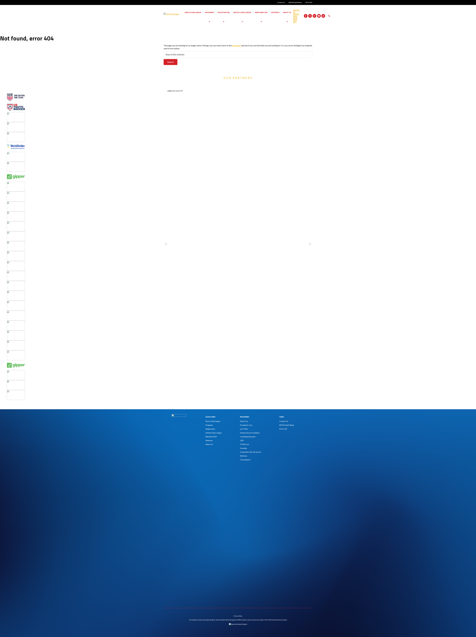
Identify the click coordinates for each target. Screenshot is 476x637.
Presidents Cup (246, 425)
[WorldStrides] (16, 143)
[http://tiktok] (323, 16)
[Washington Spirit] (16, 133)
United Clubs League (242, 12)
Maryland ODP (261, 12)
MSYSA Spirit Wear (295, 2)
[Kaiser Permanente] (16, 193)
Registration (224, 12)
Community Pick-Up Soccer (250, 452)
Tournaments (245, 460)
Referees (275, 12)
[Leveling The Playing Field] (16, 213)
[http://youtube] (319, 16)
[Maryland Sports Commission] (16, 223)
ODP (242, 440)
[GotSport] (16, 183)
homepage (236, 45)
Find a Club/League (193, 12)
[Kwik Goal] (16, 203)
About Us (287, 12)
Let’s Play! (244, 429)
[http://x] (310, 16)
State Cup (244, 421)
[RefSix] (16, 262)
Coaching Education (247, 437)
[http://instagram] (314, 16)
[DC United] (16, 163)
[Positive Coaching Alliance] (16, 252)
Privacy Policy (238, 616)
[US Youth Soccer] (16, 103)
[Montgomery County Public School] (16, 232)
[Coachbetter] (16, 153)
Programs (209, 12)
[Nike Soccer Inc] (16, 242)
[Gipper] (16, 173)
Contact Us (281, 2)
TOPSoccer (244, 444)
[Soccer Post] (16, 272)
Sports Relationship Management (226, 620)
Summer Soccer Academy (250, 433)
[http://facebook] (306, 16)
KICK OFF (309, 2)
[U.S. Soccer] (16, 94)
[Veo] (16, 113)
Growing (243, 448)
